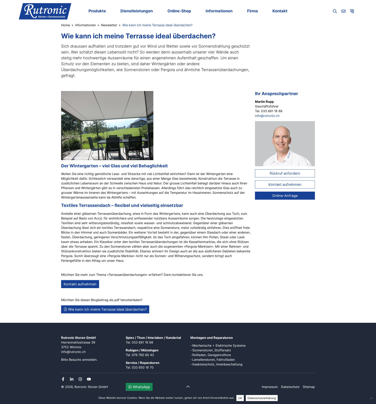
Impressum (270, 387)
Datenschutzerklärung (262, 398)
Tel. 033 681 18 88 (268, 111)
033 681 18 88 (142, 342)
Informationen (219, 11)
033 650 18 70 (143, 367)
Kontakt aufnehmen (80, 284)
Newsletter (109, 25)
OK (240, 398)
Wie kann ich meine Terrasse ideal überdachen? (107, 309)
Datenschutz (290, 387)
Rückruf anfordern (285, 173)
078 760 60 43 (143, 355)
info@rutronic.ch (267, 116)
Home (65, 25)
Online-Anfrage (285, 196)
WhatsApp (141, 387)
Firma (252, 11)
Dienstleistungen (136, 11)
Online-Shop (179, 11)
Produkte (97, 11)
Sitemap (309, 387)
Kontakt (279, 11)
